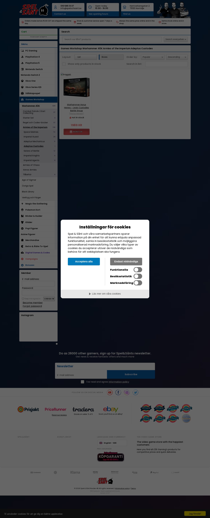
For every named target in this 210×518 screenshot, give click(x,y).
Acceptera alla (84, 261)
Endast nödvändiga (126, 261)
